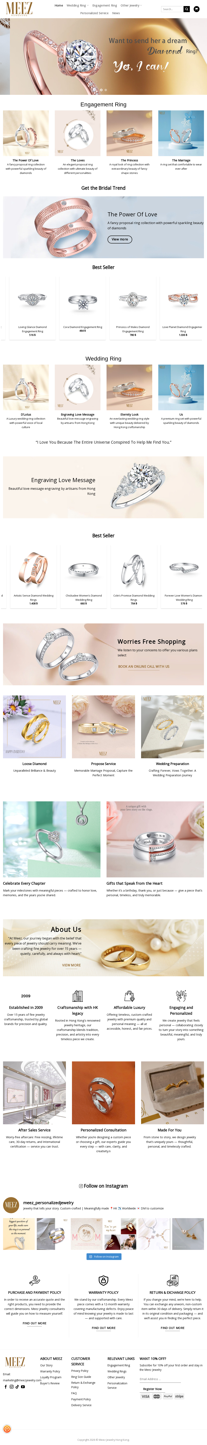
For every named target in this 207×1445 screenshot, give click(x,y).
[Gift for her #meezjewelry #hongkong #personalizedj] (154, 1234)
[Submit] (187, 9)
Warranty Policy (50, 1371)
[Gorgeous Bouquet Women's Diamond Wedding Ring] (49, 568)
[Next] (197, 52)
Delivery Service (81, 1405)
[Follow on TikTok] (17, 1387)
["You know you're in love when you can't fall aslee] (53, 1234)
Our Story (46, 1365)
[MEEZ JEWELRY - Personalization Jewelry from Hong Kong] (19, 9)
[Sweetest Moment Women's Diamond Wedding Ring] (100, 568)
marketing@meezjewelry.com (22, 1380)
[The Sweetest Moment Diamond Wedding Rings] (150, 568)
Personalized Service (94, 13)
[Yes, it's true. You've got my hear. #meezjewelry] (120, 1234)
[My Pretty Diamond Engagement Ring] (99, 300)
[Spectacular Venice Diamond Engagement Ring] (49, 300)
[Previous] (9, 52)
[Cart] (197, 9)
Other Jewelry (130, 5)
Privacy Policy (79, 1371)
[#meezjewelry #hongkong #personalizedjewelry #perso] (86, 1234)
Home (59, 5)
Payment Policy (81, 1399)
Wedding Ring (76, 5)
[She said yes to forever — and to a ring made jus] (19, 1234)
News (116, 13)
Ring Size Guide (81, 1377)
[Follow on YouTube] (23, 1387)
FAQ (74, 1393)
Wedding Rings (117, 1371)
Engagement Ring (104, 5)
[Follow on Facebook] (6, 1387)
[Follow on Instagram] (12, 1387)
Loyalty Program (50, 1377)
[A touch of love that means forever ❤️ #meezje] (188, 1234)
